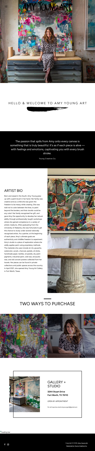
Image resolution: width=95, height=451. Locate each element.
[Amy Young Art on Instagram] (8, 444)
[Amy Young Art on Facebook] (5, 444)
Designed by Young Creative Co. (76, 446)
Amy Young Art (83, 443)
